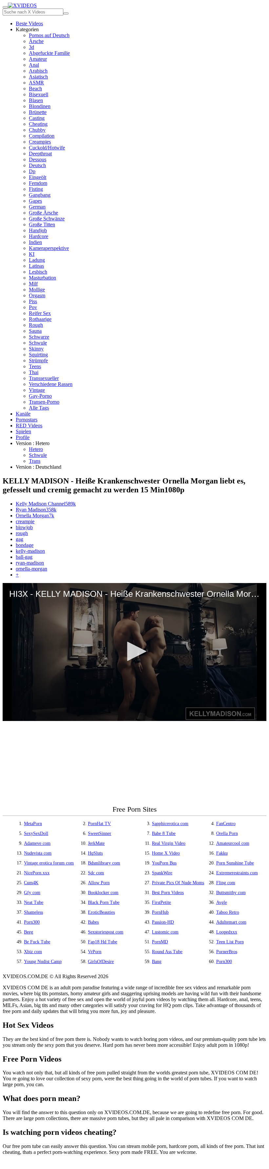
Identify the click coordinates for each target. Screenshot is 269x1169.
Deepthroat (40, 153)
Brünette (38, 112)
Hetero (36, 449)
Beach (35, 88)
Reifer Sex (40, 313)
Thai (33, 372)
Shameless (33, 912)
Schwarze (39, 337)
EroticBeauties (101, 912)
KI (31, 254)
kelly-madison (30, 551)
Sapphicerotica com (170, 823)
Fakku (222, 853)
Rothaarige (40, 319)
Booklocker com (103, 892)
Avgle (221, 902)
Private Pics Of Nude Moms (178, 882)
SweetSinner (99, 833)
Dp (32, 171)
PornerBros (226, 951)
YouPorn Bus (164, 863)
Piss (33, 301)
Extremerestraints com (237, 872)
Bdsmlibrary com (104, 863)
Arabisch (38, 71)
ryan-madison (30, 563)
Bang (156, 961)
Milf (33, 283)
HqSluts (95, 853)
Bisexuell (38, 94)
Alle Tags (39, 408)
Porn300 (32, 922)
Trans (34, 461)
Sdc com (96, 872)
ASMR (36, 82)
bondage (24, 545)
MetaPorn (33, 823)
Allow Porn (99, 882)
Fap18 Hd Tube (102, 941)
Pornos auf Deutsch (49, 35)
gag (19, 539)
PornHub (160, 912)
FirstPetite (161, 902)
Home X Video (166, 853)
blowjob (24, 527)
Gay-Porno (40, 396)
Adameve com (37, 843)
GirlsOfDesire (101, 961)
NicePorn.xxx (37, 872)
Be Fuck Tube (37, 941)
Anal (34, 65)
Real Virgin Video (168, 843)
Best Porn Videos (168, 892)
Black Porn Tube (103, 902)
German (37, 207)
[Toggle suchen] (5, 7)
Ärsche (36, 41)
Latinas (36, 266)
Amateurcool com (232, 843)
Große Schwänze (47, 218)
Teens (35, 366)
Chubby (37, 130)
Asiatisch (38, 76)
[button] (134, 651)
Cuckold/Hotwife (47, 147)
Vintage (37, 390)
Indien (35, 242)
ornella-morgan (31, 569)
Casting (37, 118)
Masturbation (42, 278)
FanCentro (226, 823)
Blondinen (40, 106)
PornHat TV (99, 823)
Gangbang (40, 195)
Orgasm (37, 295)
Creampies (40, 142)
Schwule (38, 343)
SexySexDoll (36, 833)
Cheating (38, 124)
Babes (93, 922)
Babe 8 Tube (164, 833)
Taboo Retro (227, 912)
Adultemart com (231, 922)
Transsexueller (44, 378)
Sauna (35, 331)
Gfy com (32, 892)
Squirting (38, 354)
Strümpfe (38, 360)
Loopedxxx (226, 932)
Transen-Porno (44, 402)
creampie (25, 521)
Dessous (37, 159)
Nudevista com (38, 853)
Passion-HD (163, 922)
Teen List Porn (230, 941)
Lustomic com (165, 932)
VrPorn (94, 951)
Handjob (38, 230)
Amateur (38, 59)
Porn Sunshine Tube (235, 863)
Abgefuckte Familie (49, 53)
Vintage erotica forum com (49, 863)
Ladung (37, 260)
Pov (33, 307)
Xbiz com (33, 951)
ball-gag (24, 557)
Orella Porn (227, 833)
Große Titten (42, 224)
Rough (36, 325)
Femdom (38, 183)
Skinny (36, 348)
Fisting (36, 189)
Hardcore (38, 236)
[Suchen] (66, 13)
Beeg (28, 932)
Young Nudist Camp (43, 961)
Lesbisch (38, 272)
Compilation (41, 136)
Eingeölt (37, 177)
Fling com (225, 882)
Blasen (36, 100)
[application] (134, 652)
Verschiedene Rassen (50, 384)
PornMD (160, 941)
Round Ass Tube (167, 951)
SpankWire (162, 872)
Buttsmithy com (231, 892)
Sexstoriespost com (105, 932)
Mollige (37, 289)
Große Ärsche (43, 212)
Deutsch (37, 165)
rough (22, 533)
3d (31, 47)
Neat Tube (33, 902)
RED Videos (29, 425)
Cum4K (31, 882)
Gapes (35, 201)
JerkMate (96, 843)
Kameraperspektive (49, 248)
